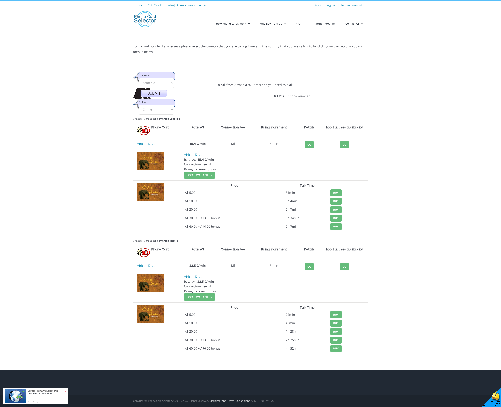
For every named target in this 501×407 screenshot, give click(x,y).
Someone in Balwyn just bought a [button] (43, 392)
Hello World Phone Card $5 (40, 393)
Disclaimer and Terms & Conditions (229, 400)
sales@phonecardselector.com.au (187, 5)
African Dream (147, 144)
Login (318, 5)
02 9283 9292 (155, 5)
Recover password (351, 5)
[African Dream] (150, 155)
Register (331, 5)
